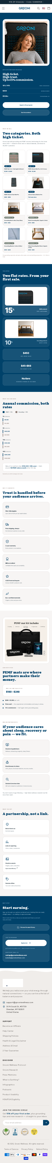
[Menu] (3, 8)
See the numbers (26, 112)
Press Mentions (9, 1075)
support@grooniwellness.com (19, 1002)
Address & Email (10, 1046)
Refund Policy (42, 1149)
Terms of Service (11, 1149)
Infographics (9, 1085)
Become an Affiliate (12, 1026)
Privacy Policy (27, 1149)
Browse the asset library (28, 927)
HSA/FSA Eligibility (11, 1099)
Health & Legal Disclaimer (14, 1041)
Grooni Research (10, 1070)
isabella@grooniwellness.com (15, 958)
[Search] (38, 8)
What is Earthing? (11, 1080)
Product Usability (11, 1094)
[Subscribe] (46, 1122)
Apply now (24, 943)
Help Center (8, 1031)
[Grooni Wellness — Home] (13, 983)
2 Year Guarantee (11, 1051)
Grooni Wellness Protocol (14, 1065)
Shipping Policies (10, 1036)
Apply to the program (26, 105)
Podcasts (7, 1089)
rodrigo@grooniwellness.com (16, 955)
